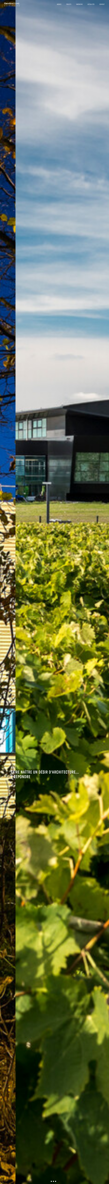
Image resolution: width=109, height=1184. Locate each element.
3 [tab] (55, 1181)
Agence (59, 4)
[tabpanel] (54, 592)
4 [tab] (57, 1181)
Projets (68, 4)
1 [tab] (51, 1181)
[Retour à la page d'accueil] (11, 4)
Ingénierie (79, 4)
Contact (102, 4)
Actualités (91, 4)
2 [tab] (53, 1181)
